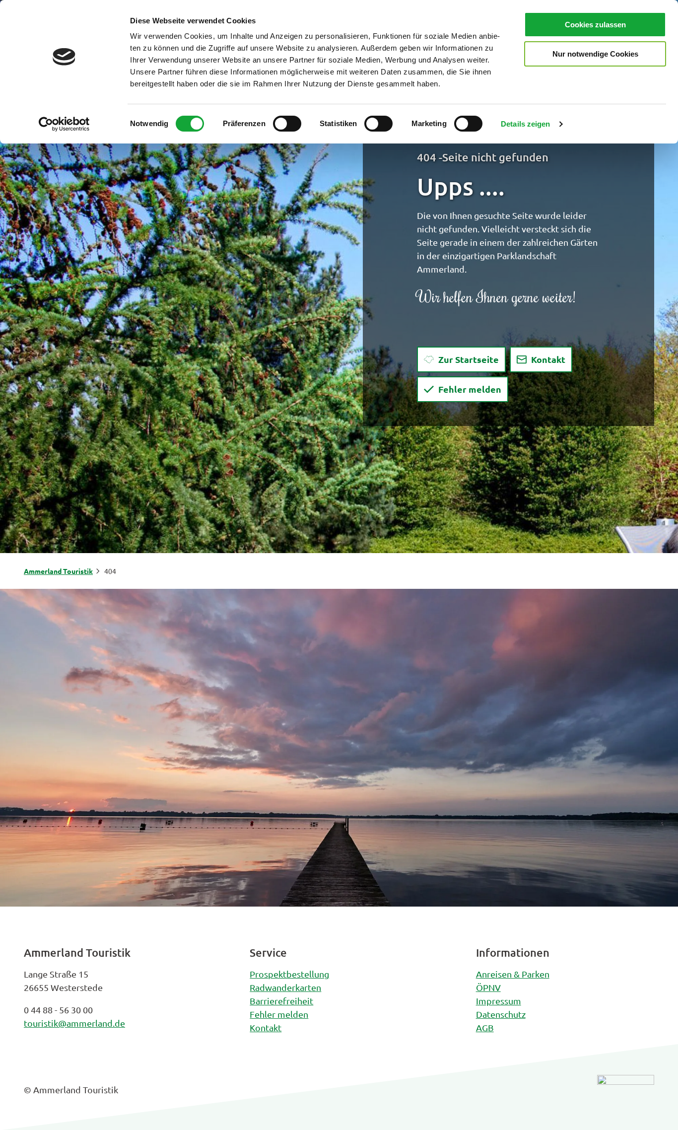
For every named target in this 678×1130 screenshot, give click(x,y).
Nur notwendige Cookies (595, 54)
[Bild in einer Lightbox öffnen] (625, 1097)
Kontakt (265, 1027)
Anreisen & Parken (512, 974)
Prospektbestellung (289, 974)
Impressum (498, 1000)
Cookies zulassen (595, 24)
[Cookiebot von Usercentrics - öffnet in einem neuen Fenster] (64, 124)
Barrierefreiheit (281, 1000)
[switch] (287, 124)
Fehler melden (279, 1014)
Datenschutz (501, 1014)
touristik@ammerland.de (74, 1023)
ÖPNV (488, 987)
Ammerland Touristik (58, 570)
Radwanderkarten (285, 987)
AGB (485, 1027)
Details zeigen (525, 124)
